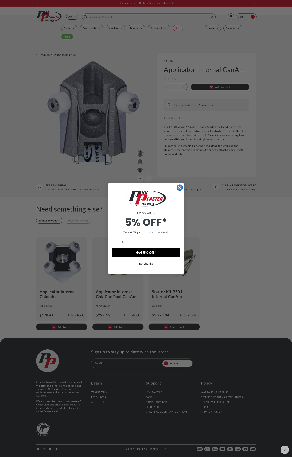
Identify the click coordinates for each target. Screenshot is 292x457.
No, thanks (146, 264)
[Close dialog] (180, 188)
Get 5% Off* (146, 252)
